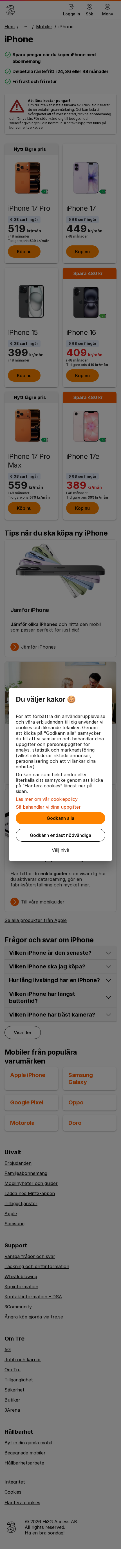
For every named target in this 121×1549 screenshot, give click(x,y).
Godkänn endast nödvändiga (60, 835)
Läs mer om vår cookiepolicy (47, 799)
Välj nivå (60, 850)
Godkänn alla (60, 818)
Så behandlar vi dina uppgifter (48, 807)
